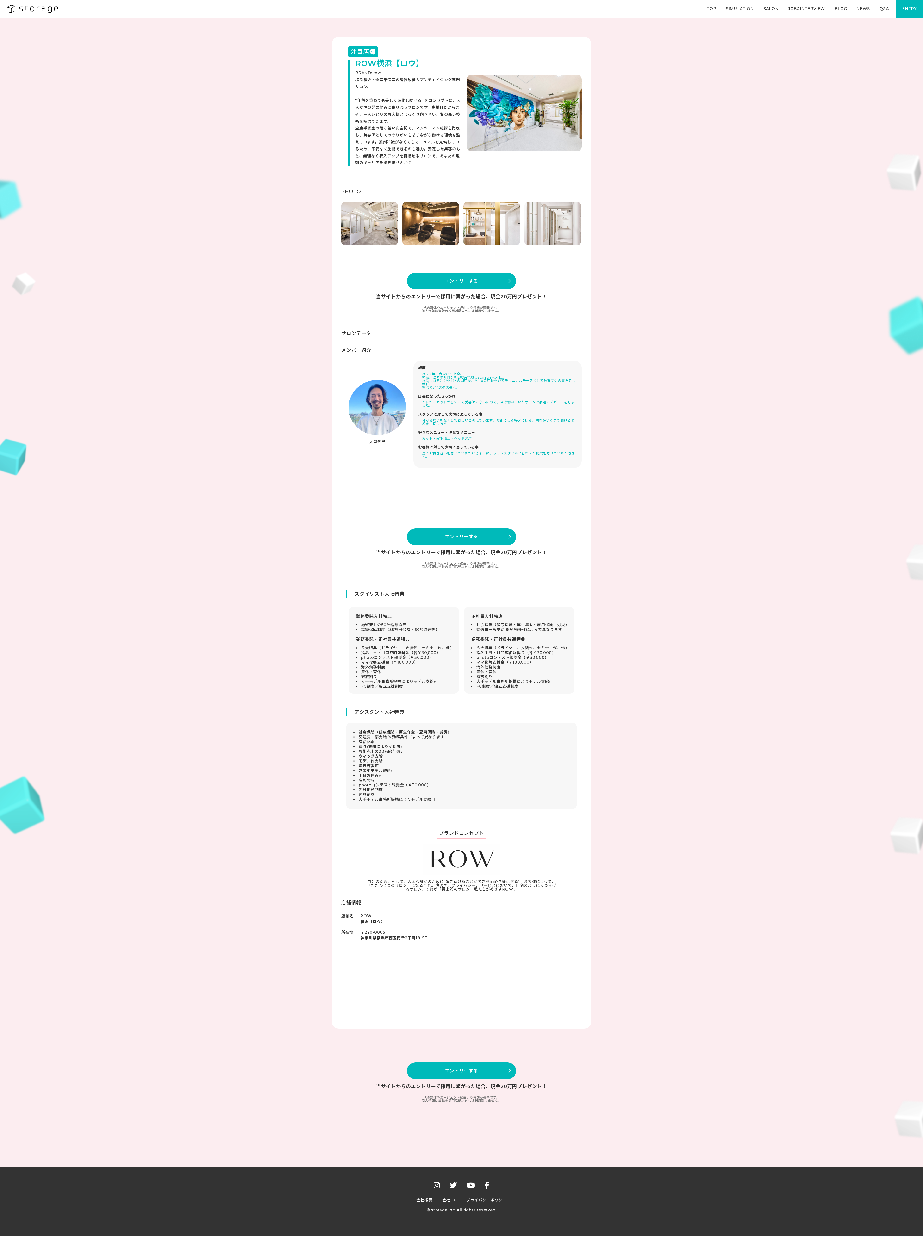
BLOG (841, 8)
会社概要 (424, 1200)
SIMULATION (740, 8)
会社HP (449, 1200)
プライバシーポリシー (486, 1200)
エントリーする (461, 281)
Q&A (884, 8)
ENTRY (909, 8)
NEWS (863, 8)
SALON (771, 8)
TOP (711, 8)
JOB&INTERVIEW (806, 8)
